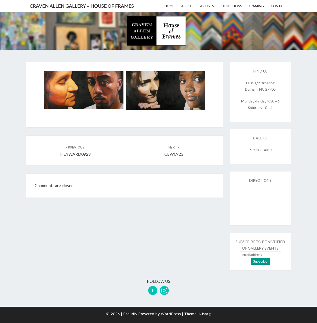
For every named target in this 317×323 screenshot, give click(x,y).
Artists (207, 6)
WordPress (171, 313)
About (187, 6)
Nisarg (205, 313)
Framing (256, 6)
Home (169, 6)
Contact (279, 6)
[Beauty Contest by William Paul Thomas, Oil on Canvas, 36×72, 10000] (165, 90)
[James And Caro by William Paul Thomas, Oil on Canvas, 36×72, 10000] (83, 90)
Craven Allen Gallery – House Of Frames (82, 6)
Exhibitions (231, 6)
